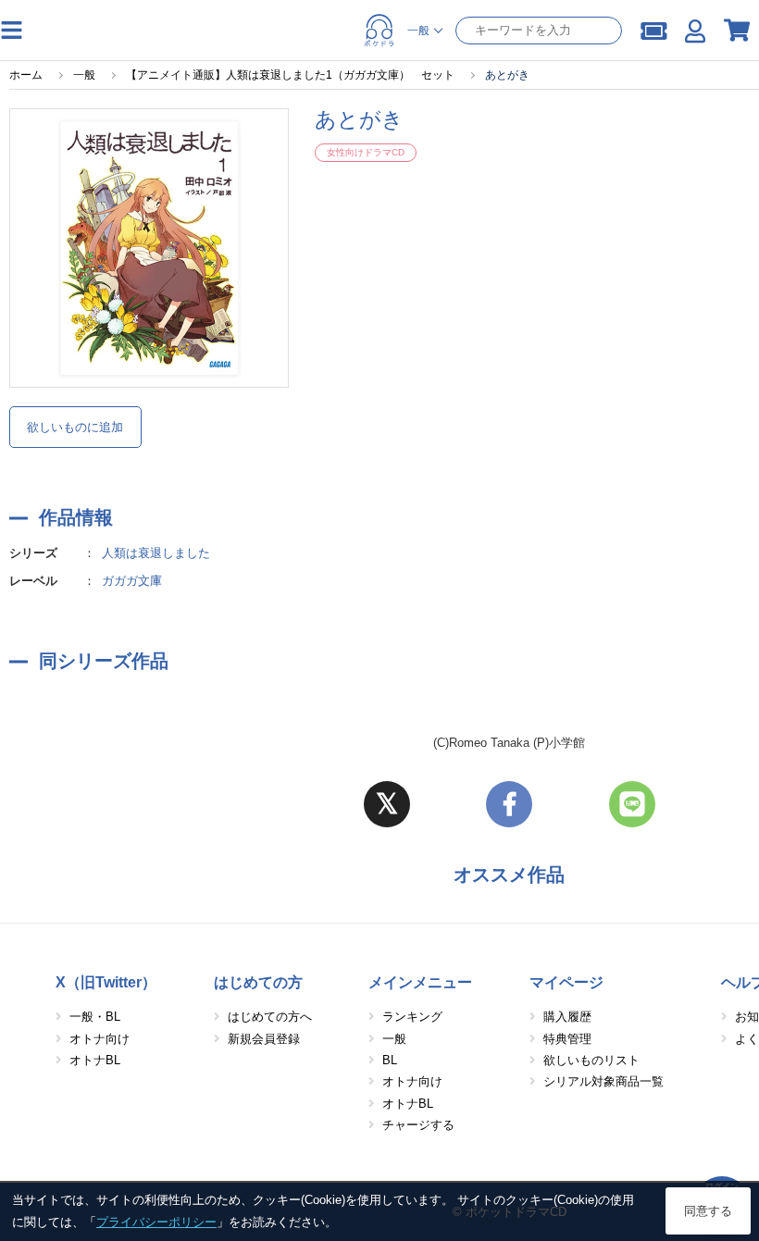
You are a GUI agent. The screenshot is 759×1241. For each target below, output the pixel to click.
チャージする (418, 1125)
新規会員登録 (264, 1039)
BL (389, 1060)
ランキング (412, 1017)
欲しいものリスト (591, 1060)
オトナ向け (99, 1039)
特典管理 (567, 1039)
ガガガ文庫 (132, 581)
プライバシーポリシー (156, 1222)
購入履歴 (567, 1017)
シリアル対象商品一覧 (603, 1081)
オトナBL (94, 1060)
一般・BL (94, 1017)
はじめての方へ (270, 1017)
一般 (394, 1039)
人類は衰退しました (156, 553)
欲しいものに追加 (75, 427)
